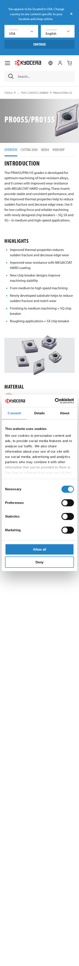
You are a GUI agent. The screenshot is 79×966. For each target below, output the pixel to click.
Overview (10, 149)
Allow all (39, 549)
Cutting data (29, 149)
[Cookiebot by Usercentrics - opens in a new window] (56, 401)
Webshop (58, 149)
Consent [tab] (14, 413)
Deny (39, 562)
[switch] (67, 502)
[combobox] (21, 31)
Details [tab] (39, 413)
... (18, 92)
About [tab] (65, 413)
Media (45, 149)
